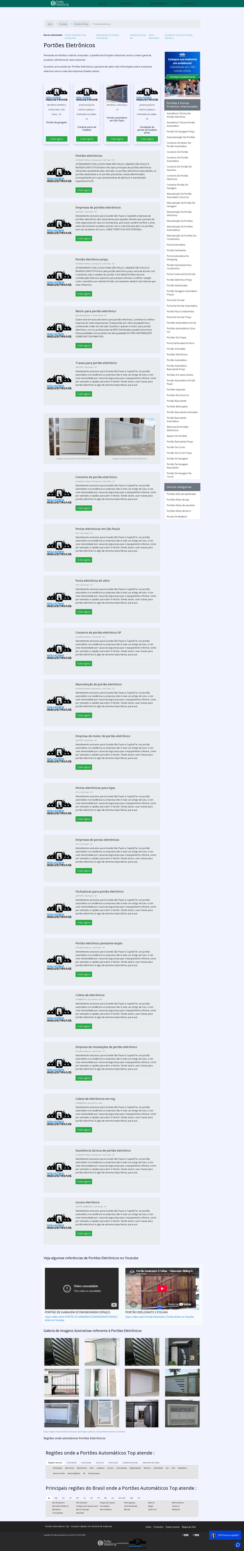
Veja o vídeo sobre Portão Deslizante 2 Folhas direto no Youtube (159, 1316)
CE (113, 1498)
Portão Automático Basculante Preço (177, 367)
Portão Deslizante (176, 250)
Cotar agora (56, 138)
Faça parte (188, 3)
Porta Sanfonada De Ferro (181, 343)
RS (92, 1498)
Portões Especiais (176, 389)
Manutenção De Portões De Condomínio (181, 237)
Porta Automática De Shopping (178, 257)
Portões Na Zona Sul (138, 36)
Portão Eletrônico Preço (179, 279)
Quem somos (158, 3)
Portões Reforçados (177, 406)
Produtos (127, 3)
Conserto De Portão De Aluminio (179, 168)
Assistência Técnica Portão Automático (181, 124)
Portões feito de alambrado (181, 493)
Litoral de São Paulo (151, 1462)
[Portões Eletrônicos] (56, 94)
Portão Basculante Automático (176, 419)
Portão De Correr (176, 447)
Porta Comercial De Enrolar (181, 274)
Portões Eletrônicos (177, 354)
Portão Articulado (176, 348)
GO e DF (121, 1498)
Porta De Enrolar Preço (179, 317)
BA (105, 1498)
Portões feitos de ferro (179, 510)
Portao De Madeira (177, 516)
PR (77, 1498)
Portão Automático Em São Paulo (181, 382)
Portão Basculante (176, 400)
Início (148, 1527)
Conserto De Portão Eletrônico (177, 177)
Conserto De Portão (177, 151)
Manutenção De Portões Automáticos (107, 36)
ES (63, 1498)
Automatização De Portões (181, 137)
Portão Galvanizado (177, 285)
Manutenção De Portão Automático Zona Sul (179, 195)
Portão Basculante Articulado (182, 412)
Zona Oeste (86, 1462)
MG (56, 1498)
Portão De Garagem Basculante (177, 466)
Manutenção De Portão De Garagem (181, 204)
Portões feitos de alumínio (181, 505)
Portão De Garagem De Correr (179, 475)
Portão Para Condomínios (180, 311)
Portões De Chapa (176, 337)
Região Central (55, 1462)
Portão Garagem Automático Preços (182, 293)
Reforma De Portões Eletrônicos (178, 428)
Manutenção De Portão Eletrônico (179, 213)
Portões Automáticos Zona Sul (181, 330)
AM (131, 1498)
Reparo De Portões (177, 436)
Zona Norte (71, 1462)
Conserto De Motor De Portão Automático (179, 144)
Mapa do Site (189, 1527)
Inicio (103, 3)
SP (70, 1498)
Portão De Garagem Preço (181, 131)
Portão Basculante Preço (180, 441)
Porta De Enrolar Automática (182, 305)
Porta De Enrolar (176, 300)
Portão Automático (177, 360)
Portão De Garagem (177, 458)
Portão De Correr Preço (179, 452)
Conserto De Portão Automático (177, 159)
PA (139, 1498)
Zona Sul (100, 1462)
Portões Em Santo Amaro (180, 374)
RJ (49, 1498)
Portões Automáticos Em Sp (181, 322)
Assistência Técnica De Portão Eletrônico (179, 36)
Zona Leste (113, 1462)
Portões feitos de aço (178, 499)
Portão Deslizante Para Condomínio (75, 36)
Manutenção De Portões (180, 221)
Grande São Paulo (130, 1462)
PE (99, 1498)
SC (84, 1498)
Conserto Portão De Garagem (177, 186)
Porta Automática (154, 36)
